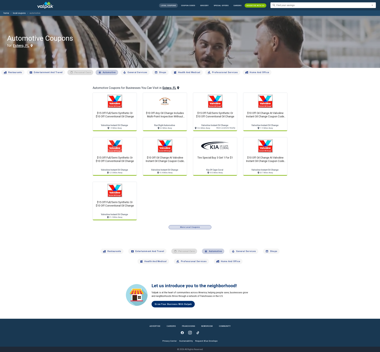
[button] (221, 5)
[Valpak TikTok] (197, 332)
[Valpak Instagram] (190, 332)
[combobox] (323, 5)
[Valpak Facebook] (182, 332)
